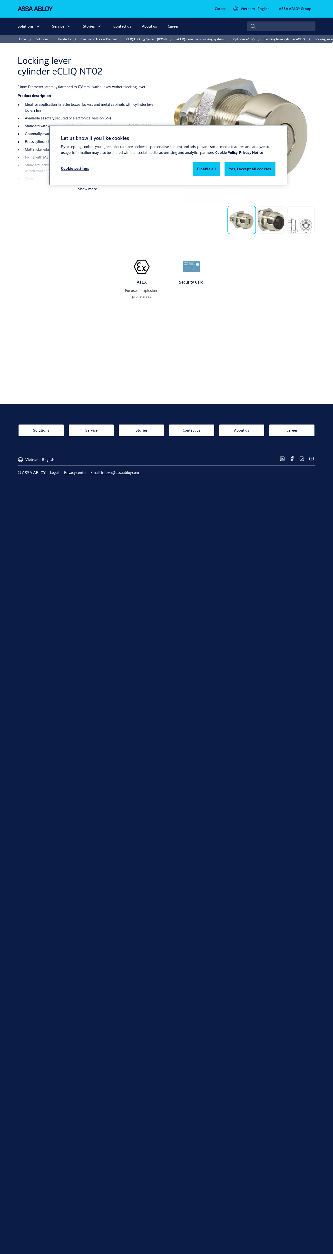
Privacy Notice (251, 152)
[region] (168, 155)
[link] (220, 8)
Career (173, 26)
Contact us (122, 26)
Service (58, 26)
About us (149, 26)
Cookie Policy (226, 152)
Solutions (26, 26)
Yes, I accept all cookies (250, 169)
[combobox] (281, 26)
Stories (89, 26)
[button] (38, 26)
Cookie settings (75, 168)
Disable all (206, 169)
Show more (87, 189)
